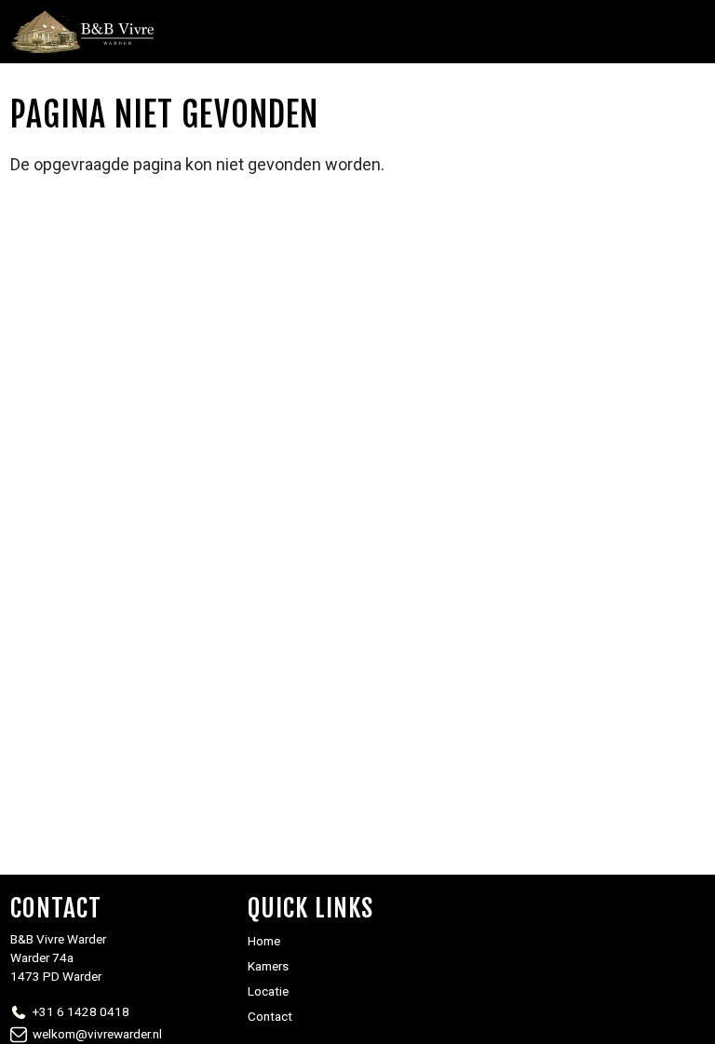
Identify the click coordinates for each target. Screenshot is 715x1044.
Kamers (268, 965)
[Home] (82, 31)
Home (264, 940)
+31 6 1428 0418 (81, 1011)
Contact (270, 1016)
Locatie (268, 991)
